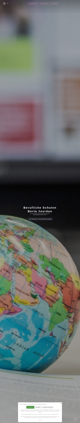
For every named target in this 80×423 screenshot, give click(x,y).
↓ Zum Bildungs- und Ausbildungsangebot (40, 219)
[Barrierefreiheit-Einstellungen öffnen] (75, 419)
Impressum (40, 419)
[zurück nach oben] (75, 416)
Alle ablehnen (37, 407)
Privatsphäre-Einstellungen (47, 407)
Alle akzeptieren (30, 407)
